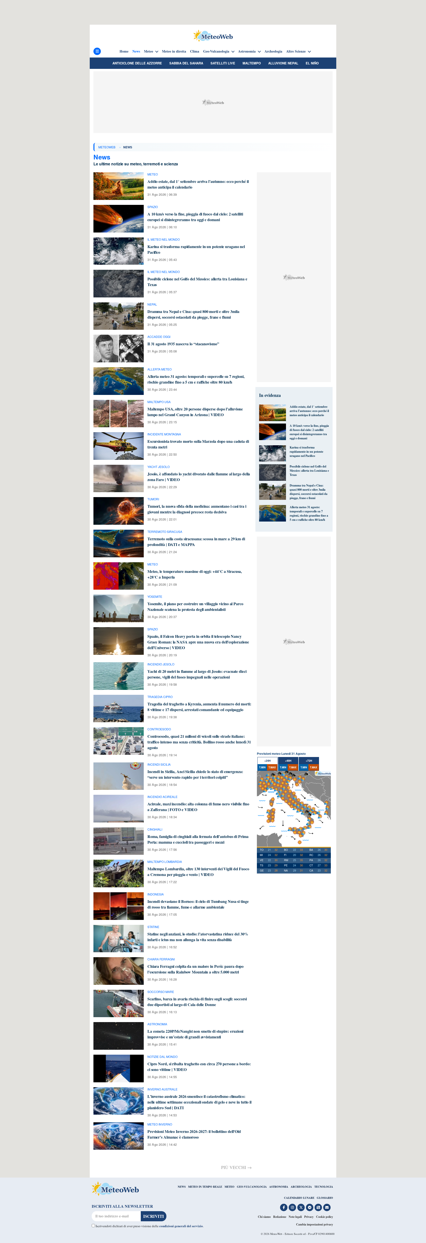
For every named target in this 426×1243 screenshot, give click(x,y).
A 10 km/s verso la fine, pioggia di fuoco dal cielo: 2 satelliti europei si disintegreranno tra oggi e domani (195, 216)
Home (124, 51)
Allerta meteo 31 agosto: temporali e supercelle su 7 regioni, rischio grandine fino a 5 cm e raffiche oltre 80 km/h (196, 379)
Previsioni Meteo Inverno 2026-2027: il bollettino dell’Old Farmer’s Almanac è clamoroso (194, 1134)
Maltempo (252, 63)
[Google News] (318, 1207)
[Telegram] (309, 1207)
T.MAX (272, 767)
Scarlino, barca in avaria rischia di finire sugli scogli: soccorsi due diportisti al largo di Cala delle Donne (197, 1001)
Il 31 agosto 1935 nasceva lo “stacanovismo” (183, 344)
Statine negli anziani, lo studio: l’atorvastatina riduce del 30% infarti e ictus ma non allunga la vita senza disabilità (197, 936)
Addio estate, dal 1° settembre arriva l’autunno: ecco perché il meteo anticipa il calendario (309, 411)
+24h (267, 760)
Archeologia (273, 51)
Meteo (148, 51)
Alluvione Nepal (283, 63)
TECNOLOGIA (323, 1187)
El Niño (312, 63)
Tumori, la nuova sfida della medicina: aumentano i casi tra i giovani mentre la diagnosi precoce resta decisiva (196, 509)
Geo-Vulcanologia (216, 51)
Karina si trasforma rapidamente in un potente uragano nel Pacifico (306, 451)
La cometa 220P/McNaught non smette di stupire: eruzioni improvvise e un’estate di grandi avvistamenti (195, 1034)
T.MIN (262, 767)
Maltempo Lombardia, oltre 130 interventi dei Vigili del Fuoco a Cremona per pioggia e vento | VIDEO (198, 871)
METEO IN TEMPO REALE (205, 1187)
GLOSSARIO (325, 1198)
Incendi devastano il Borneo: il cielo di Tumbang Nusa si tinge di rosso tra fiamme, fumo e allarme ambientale (198, 904)
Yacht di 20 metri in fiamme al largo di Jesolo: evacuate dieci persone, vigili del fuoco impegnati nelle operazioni (197, 674)
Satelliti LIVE (223, 63)
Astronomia (247, 51)
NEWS (182, 1187)
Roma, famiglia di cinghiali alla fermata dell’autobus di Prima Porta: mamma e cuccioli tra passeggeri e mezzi (197, 839)
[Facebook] (283, 1207)
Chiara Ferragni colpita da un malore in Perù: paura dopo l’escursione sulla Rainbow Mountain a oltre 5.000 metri (195, 969)
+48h (288, 760)
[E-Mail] (327, 1207)
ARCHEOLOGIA (301, 1187)
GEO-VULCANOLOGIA (252, 1187)
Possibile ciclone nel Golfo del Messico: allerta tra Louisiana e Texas (309, 470)
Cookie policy (324, 1217)
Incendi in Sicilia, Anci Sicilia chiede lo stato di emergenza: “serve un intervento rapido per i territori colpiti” (195, 774)
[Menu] (97, 51)
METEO (229, 1187)
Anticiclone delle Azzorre (137, 63)
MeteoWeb (106, 147)
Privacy (309, 1217)
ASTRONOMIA (278, 1187)
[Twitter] (301, 1207)
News (136, 51)
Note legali (295, 1217)
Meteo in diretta (174, 51)
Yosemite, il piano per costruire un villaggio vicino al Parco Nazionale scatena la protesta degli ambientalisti (195, 606)
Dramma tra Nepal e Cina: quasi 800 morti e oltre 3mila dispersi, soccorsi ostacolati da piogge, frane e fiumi (193, 314)
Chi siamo (264, 1217)
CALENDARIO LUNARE (299, 1198)
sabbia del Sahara (186, 63)
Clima (194, 51)
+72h (309, 760)
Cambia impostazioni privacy (314, 1224)
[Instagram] (292, 1207)
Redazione (279, 1217)
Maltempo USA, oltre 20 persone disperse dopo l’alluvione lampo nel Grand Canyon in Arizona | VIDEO (195, 411)
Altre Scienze (296, 51)
